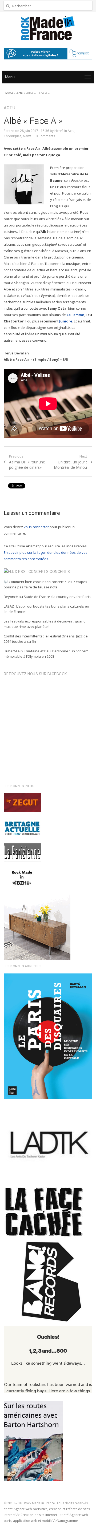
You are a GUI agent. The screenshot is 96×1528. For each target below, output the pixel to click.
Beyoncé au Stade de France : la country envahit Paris (47, 596)
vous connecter (36, 526)
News (27, 136)
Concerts (60, 571)
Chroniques (12, 136)
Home (8, 93)
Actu (19, 93)
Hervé (58, 130)
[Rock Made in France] (48, 28)
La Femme (75, 314)
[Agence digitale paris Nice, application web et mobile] (48, 53)
